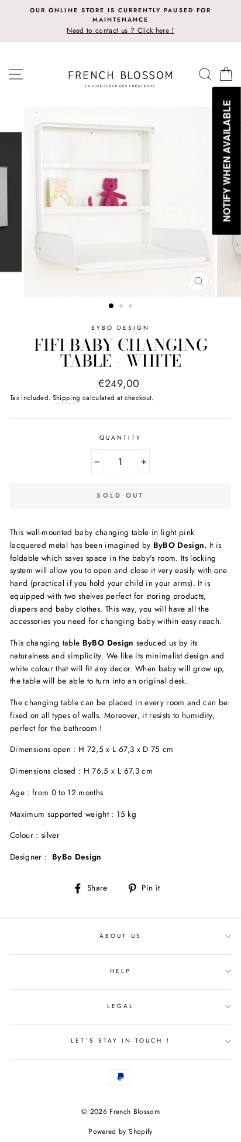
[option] (120, 21)
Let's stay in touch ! (120, 1040)
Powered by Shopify (120, 1131)
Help (120, 971)
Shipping (67, 397)
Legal (120, 1006)
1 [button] (112, 306)
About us (120, 935)
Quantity (120, 437)
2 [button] (122, 307)
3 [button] (132, 307)
